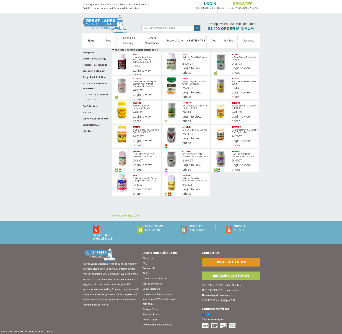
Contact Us (148, 268)
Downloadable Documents (157, 324)
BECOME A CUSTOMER (231, 275)
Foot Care (88, 131)
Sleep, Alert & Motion (94, 77)
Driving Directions (152, 283)
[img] (122, 62)
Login (186, 68)
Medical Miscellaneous (95, 65)
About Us (147, 258)
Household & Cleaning (128, 40)
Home (91, 40)
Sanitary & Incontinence (95, 118)
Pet (214, 40)
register (243, 4)
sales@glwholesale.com (218, 295)
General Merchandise (152, 40)
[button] (208, 314)
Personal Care (175, 40)
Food (108, 40)
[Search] (197, 28)
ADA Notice (148, 304)
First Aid (87, 112)
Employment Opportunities (157, 294)
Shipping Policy (151, 314)
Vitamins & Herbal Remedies (95, 86)
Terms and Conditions (154, 278)
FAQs (145, 273)
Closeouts (248, 40)
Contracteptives (91, 125)
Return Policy (149, 319)
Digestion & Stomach (94, 71)
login (210, 4)
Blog (144, 263)
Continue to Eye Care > (126, 215)
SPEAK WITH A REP (231, 262)
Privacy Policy (150, 309)
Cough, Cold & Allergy (94, 58)
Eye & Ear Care (90, 106)
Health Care (195, 40)
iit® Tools (229, 40)
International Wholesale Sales (159, 299)
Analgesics (88, 52)
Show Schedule (151, 288)
